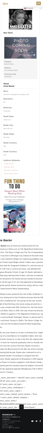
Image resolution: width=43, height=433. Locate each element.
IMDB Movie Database (11, 170)
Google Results (9, 164)
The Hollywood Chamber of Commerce (11, 416)
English (30, 8)
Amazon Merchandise (11, 173)
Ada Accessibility (7, 426)
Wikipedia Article (9, 167)
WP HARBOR (15, 427)
